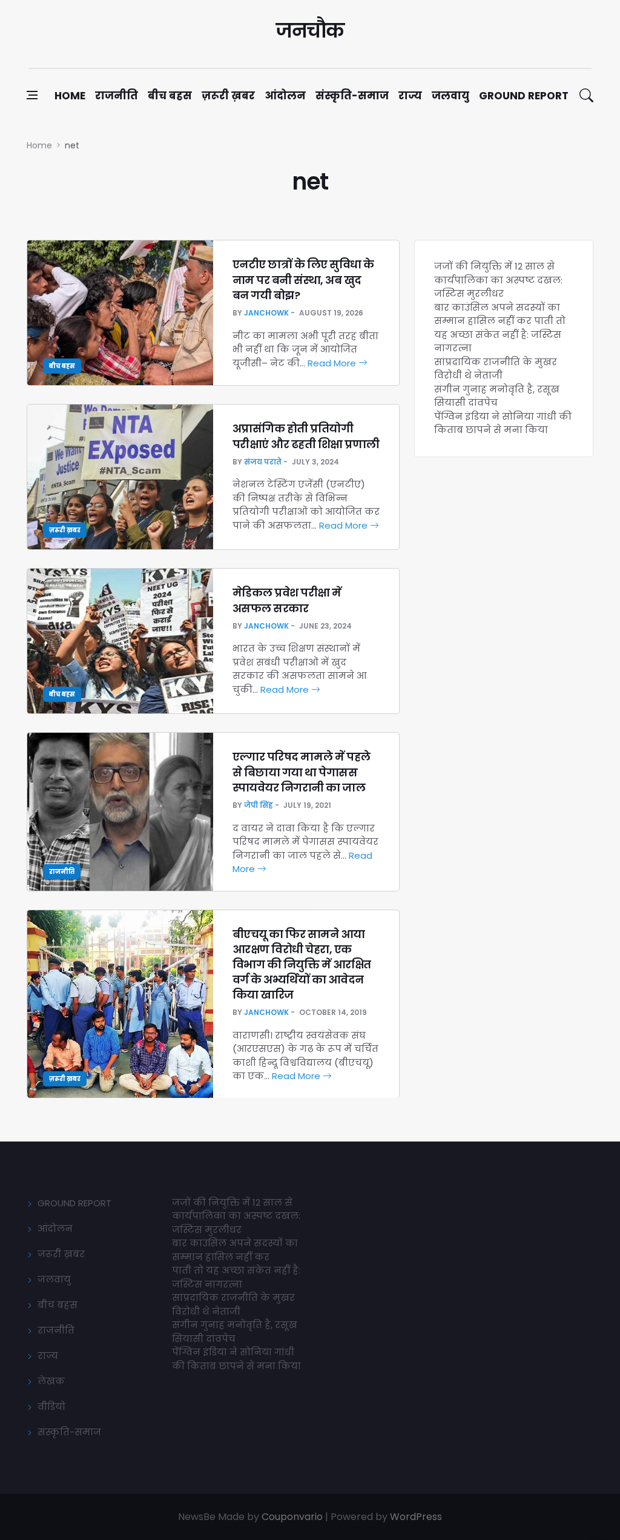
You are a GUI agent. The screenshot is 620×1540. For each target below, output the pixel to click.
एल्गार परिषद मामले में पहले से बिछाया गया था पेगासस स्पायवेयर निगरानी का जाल (301, 772)
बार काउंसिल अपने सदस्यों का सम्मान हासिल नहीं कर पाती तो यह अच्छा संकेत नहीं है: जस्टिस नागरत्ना (500, 328)
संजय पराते (263, 462)
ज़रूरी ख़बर (228, 95)
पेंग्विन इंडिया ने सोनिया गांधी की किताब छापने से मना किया (503, 423)
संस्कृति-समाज (352, 95)
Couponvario (292, 1517)
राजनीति (116, 95)
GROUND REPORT (74, 1203)
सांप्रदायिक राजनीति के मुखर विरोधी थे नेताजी (495, 368)
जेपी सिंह (258, 805)
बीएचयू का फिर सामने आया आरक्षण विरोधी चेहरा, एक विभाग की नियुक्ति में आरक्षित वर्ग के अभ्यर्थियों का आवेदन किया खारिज (301, 965)
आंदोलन (285, 95)
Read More (333, 363)
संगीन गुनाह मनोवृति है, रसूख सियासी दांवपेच (496, 396)
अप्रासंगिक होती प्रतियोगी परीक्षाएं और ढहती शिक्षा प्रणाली (306, 436)
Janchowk (266, 313)
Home (69, 95)
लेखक (51, 1381)
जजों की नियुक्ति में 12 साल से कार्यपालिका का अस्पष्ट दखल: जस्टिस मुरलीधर (498, 280)
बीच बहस (170, 95)
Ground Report (524, 95)
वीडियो (51, 1406)
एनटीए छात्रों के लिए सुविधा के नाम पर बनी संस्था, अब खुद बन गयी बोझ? (303, 279)
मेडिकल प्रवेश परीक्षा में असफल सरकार (286, 600)
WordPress (416, 1517)
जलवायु (450, 95)
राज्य (410, 95)
